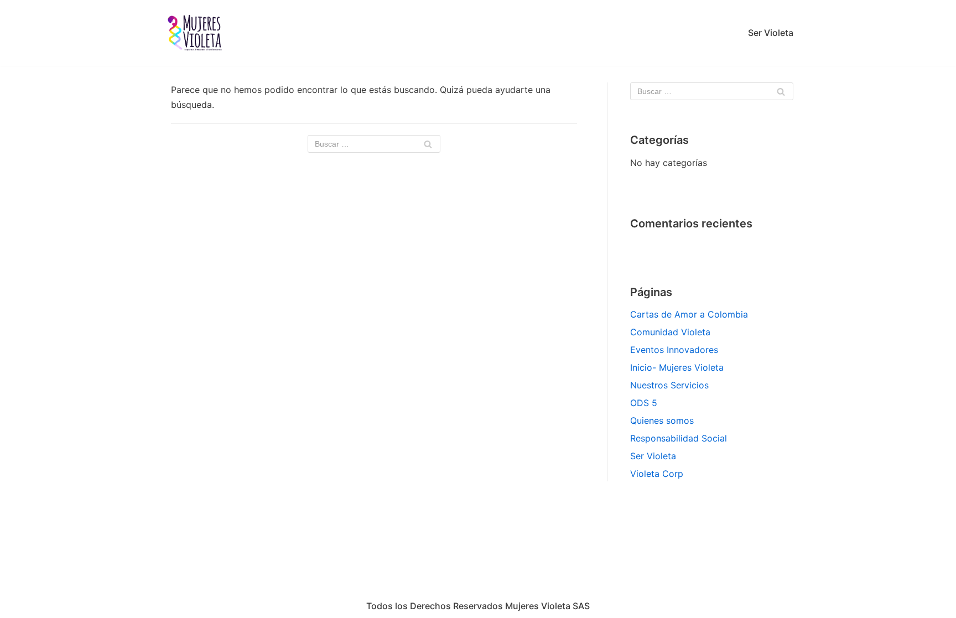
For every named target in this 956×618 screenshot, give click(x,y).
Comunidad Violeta (670, 331)
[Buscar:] (374, 144)
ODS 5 (643, 402)
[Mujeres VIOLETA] (196, 33)
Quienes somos (662, 420)
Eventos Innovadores (674, 349)
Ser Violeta (770, 32)
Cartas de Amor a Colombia (689, 314)
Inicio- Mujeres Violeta (677, 367)
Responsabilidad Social (678, 438)
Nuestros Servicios (669, 385)
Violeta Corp (656, 473)
